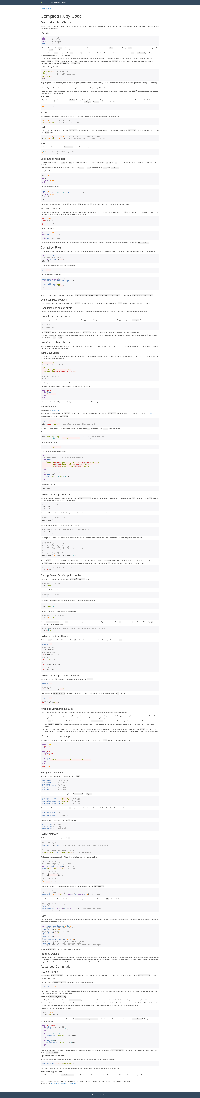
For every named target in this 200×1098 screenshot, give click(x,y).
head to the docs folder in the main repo (64, 1083)
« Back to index (46, 8)
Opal (45, 3)
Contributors (104, 1095)
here (151, 413)
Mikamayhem (55, 410)
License (94, 1095)
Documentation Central (58, 2)
